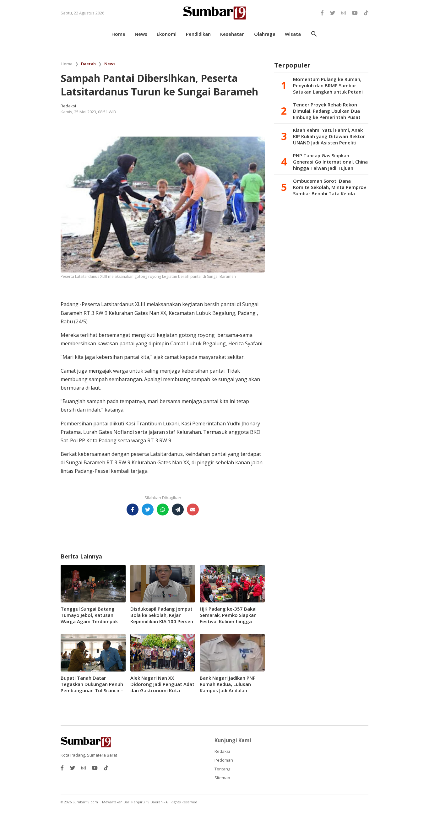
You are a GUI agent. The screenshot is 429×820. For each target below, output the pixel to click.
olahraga (264, 34)
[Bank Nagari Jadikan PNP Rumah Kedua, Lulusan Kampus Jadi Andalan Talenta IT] (232, 652)
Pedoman (224, 760)
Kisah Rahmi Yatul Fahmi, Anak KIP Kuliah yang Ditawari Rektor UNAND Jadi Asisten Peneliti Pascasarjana (329, 136)
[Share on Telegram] (178, 509)
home (118, 34)
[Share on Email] (193, 509)
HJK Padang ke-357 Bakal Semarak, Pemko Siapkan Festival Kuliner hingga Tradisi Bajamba (228, 618)
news (141, 34)
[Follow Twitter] (332, 12)
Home (67, 64)
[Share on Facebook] (132, 509)
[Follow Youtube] (355, 12)
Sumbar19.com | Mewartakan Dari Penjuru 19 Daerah (118, 802)
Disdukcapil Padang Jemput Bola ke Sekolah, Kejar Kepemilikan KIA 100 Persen (161, 615)
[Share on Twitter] (148, 509)
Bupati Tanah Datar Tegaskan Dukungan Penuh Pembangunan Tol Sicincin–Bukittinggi (92, 687)
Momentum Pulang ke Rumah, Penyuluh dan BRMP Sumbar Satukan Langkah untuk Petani (328, 85)
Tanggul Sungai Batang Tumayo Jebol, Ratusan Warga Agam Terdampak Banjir (89, 618)
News (109, 64)
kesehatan (232, 34)
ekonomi (166, 34)
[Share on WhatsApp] (163, 509)
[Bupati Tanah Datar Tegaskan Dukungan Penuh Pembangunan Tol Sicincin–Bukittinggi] (93, 652)
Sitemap (222, 777)
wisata (293, 34)
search (314, 34)
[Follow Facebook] (322, 12)
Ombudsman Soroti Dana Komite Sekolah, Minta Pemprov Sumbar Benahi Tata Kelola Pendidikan (329, 187)
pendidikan (198, 34)
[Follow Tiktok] (366, 12)
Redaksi (222, 751)
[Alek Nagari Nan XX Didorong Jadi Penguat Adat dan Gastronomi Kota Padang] (162, 652)
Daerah (88, 64)
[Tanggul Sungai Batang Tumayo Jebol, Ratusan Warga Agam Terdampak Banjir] (93, 583)
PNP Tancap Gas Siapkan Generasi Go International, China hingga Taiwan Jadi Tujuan (330, 161)
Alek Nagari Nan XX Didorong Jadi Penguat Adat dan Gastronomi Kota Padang (162, 687)
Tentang (222, 769)
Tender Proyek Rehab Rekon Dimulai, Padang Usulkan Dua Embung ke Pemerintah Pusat (327, 110)
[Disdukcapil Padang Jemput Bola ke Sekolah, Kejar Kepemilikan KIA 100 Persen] (162, 583)
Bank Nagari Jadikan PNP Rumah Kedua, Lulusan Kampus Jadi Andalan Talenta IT (228, 687)
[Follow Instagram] (343, 12)
